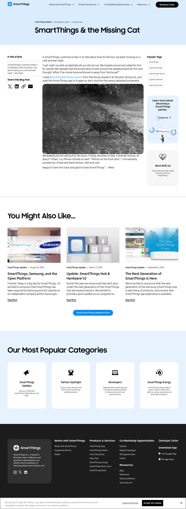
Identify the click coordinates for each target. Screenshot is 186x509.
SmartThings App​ (97, 446)
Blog (122, 470)
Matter (57, 454)
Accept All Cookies (153, 503)
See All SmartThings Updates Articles (93, 312)
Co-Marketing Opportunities (116, 5)
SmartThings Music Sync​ (101, 466)
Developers (115, 382)
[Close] (181, 503)
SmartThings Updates (43, 22)
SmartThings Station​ (99, 450)
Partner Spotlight (71, 382)
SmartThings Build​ (98, 470)
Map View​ (94, 458)
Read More (12, 300)
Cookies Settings (130, 503)
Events (123, 458)
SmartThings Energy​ (99, 462)
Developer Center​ (168, 440)
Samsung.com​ (126, 482)
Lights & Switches (155, 80)
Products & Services (87, 5)
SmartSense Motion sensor (66, 77)
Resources (141, 5)
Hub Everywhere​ (97, 454)
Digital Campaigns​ (128, 450)
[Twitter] (10, 86)
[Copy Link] (23, 86)
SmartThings (154, 62)
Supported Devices (62, 450)
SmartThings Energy (159, 382)
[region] (93, 503)
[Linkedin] (16, 86)
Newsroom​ (124, 474)
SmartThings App (155, 68)
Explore (123, 446)
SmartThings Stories (156, 74)
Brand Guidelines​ (127, 478)
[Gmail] (30, 86)
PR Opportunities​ (127, 454)
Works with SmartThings (60, 5)
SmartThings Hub (155, 85)
